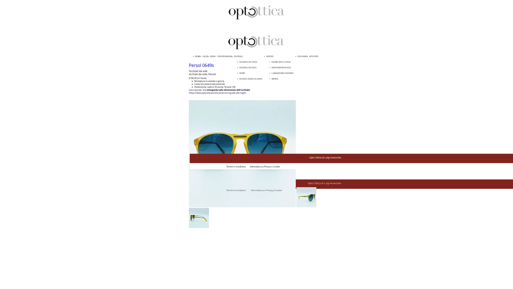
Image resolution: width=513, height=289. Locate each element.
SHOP (212, 56)
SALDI (205, 56)
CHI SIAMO (302, 56)
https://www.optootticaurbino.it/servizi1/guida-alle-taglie (217, 92)
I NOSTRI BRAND (224, 56)
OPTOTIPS (313, 56)
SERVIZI (269, 56)
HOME (198, 56)
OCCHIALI (238, 56)
